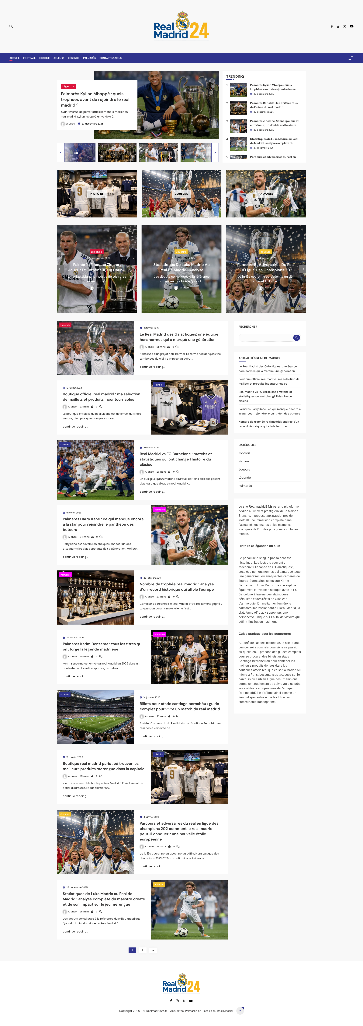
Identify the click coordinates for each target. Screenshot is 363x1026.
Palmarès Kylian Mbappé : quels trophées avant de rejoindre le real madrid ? (95, 99)
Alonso (70, 123)
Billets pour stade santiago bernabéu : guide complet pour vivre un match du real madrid (180, 706)
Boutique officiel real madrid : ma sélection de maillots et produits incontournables (101, 397)
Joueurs (59, 57)
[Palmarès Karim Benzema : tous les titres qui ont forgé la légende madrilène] (189, 657)
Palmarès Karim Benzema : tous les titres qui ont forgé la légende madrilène (102, 646)
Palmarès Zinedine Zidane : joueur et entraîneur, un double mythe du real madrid (274, 125)
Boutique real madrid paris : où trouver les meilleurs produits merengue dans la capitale (103, 766)
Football (29, 57)
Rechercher (248, 327)
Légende (73, 57)
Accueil (14, 57)
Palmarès (89, 57)
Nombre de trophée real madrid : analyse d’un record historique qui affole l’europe (177, 587)
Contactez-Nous (110, 57)
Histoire (44, 57)
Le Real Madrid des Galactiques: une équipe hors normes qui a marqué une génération (179, 337)
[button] (60, 152)
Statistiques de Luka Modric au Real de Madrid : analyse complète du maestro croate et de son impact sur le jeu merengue (104, 899)
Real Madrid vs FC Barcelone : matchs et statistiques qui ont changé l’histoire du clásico (176, 459)
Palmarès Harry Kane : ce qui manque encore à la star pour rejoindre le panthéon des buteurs (103, 524)
